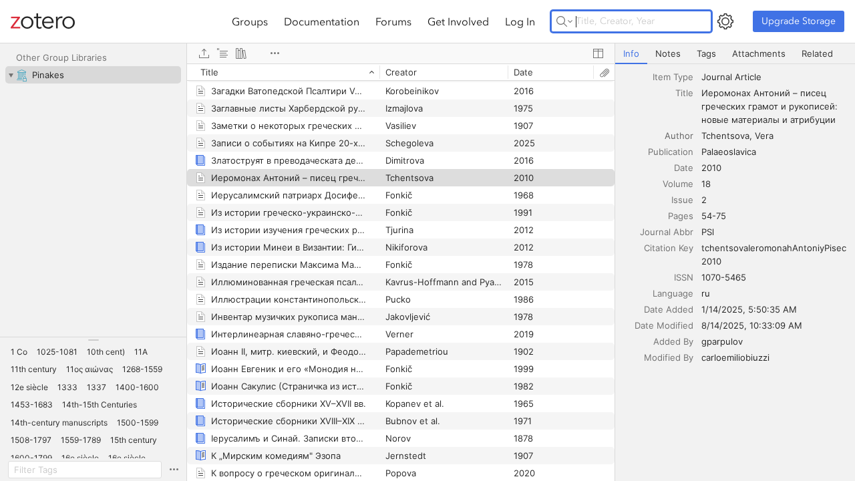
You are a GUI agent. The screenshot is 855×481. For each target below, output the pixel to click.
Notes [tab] (668, 53)
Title (684, 93)
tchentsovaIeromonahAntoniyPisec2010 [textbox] (773, 255)
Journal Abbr (666, 231)
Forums (393, 21)
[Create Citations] (222, 53)
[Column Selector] (598, 53)
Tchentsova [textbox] (725, 135)
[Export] (203, 53)
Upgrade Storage (798, 21)
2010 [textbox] (711, 167)
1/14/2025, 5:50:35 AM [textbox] (749, 309)
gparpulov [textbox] (722, 341)
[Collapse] (10, 74)
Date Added (668, 309)
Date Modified (664, 325)
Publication (670, 151)
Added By (673, 341)
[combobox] (774, 76)
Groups (250, 21)
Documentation (321, 21)
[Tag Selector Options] (173, 469)
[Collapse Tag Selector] (93, 340)
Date (683, 167)
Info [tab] (631, 53)
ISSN (683, 277)
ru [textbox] (705, 293)
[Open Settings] (725, 21)
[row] (401, 72)
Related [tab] (817, 53)
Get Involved (458, 21)
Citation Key (668, 248)
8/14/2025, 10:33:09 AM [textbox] (751, 325)
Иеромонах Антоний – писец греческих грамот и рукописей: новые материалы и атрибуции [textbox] (770, 106)
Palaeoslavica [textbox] (728, 151)
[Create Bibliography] (241, 53)
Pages (680, 215)
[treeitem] (93, 75)
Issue (682, 199)
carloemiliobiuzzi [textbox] (735, 357)
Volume (678, 183)
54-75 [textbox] (713, 215)
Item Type (673, 76)
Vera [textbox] (764, 135)
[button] (19, 352)
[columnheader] (283, 72)
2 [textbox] (704, 199)
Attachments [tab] (759, 53)
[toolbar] (401, 53)
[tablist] (735, 53)
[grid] (401, 272)
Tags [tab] (706, 53)
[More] (274, 53)
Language (673, 293)
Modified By (668, 357)
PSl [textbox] (707, 231)
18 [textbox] (706, 183)
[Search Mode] (564, 21)
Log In (520, 21)
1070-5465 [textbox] (723, 277)
